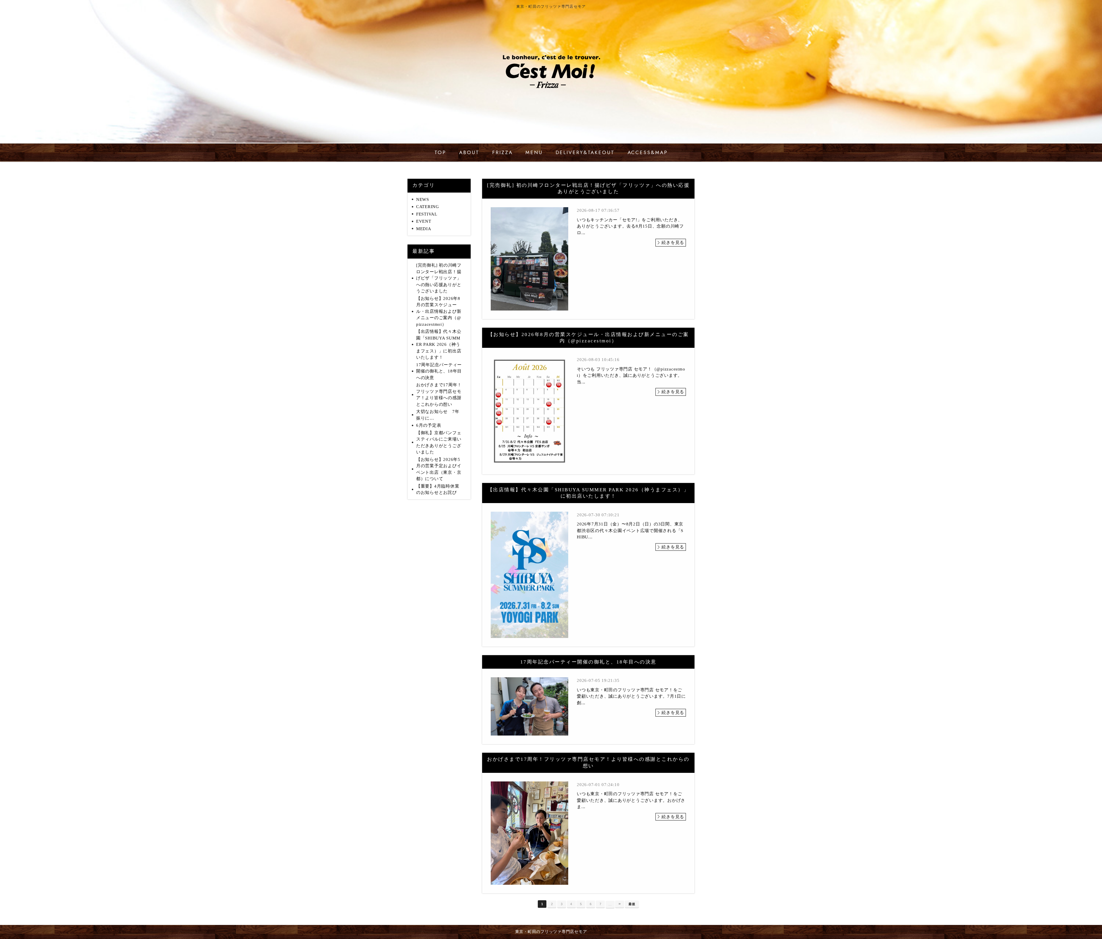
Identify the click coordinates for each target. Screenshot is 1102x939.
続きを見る (672, 242)
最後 (631, 904)
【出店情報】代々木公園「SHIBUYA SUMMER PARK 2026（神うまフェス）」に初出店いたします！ (438, 344)
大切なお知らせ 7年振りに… (437, 414)
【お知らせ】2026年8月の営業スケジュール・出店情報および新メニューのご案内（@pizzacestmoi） (438, 311)
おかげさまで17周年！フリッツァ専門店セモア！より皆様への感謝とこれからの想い (439, 395)
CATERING (427, 206)
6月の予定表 (428, 425)
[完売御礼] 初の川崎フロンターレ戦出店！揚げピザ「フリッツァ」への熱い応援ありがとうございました (438, 278)
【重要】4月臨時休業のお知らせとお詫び (437, 489)
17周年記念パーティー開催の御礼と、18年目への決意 (439, 371)
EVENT (423, 221)
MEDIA (423, 228)
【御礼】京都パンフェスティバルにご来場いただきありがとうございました (438, 442)
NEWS (422, 199)
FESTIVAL (426, 214)
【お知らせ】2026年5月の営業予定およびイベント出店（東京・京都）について (438, 469)
